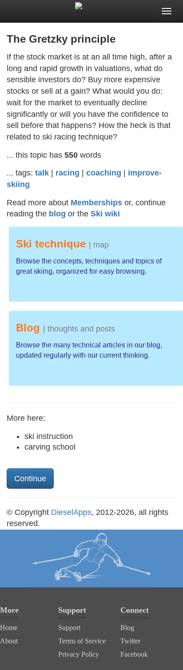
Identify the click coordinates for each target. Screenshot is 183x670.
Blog (127, 627)
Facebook (134, 654)
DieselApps (71, 512)
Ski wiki (105, 213)
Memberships (96, 202)
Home (8, 627)
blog (57, 213)
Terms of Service (82, 641)
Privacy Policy (78, 654)
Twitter (130, 641)
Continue (30, 478)
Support (69, 627)
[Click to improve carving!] (91, 558)
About (9, 641)
